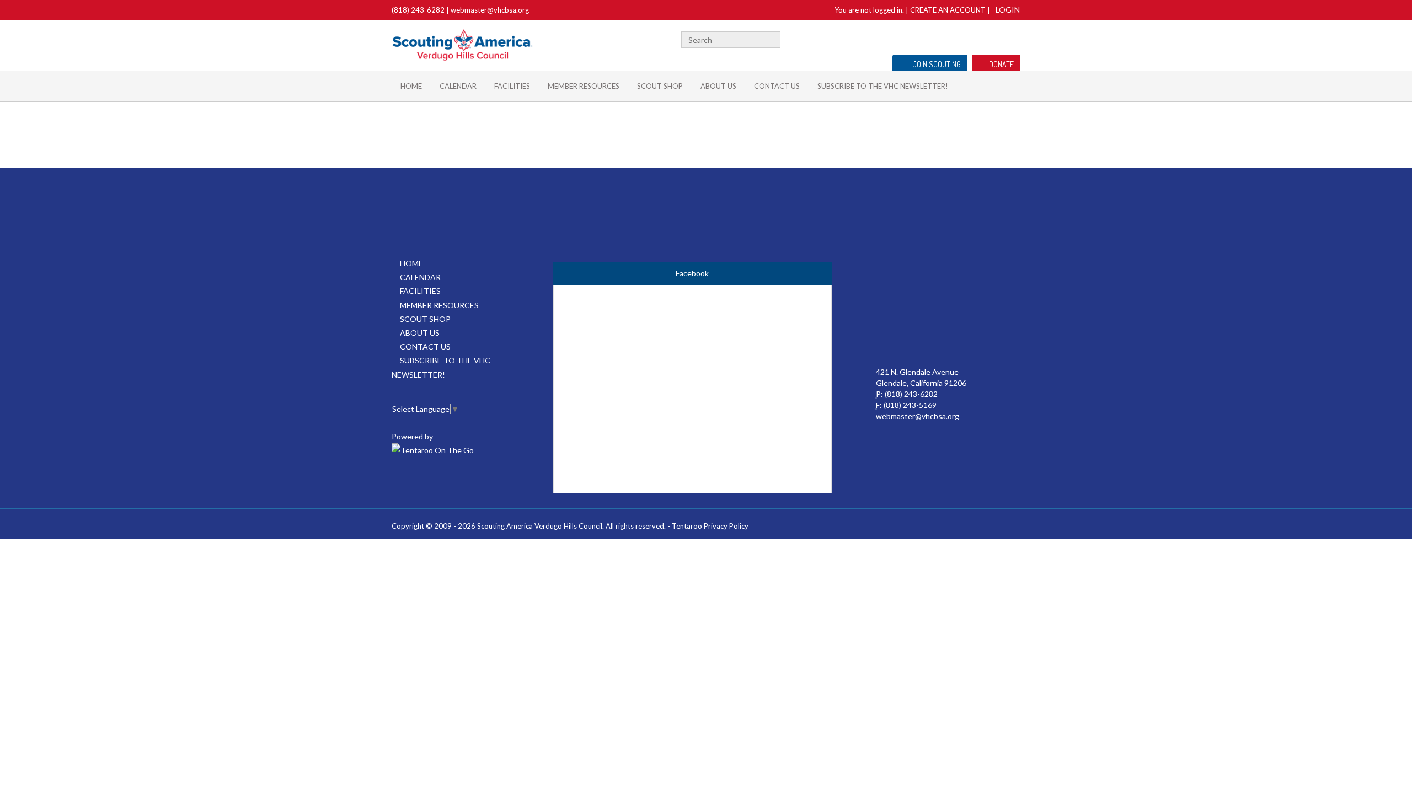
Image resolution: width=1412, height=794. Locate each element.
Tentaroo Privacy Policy (710, 526)
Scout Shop (660, 86)
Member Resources (583, 86)
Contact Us (777, 86)
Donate (1001, 64)
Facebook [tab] (692, 273)
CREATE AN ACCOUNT (948, 10)
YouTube (996, 38)
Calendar (458, 86)
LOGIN (1008, 9)
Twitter (980, 38)
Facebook (967, 38)
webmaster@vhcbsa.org (490, 10)
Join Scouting (937, 64)
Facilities (512, 86)
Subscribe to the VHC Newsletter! (882, 86)
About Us (718, 86)
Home (411, 86)
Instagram (1014, 38)
